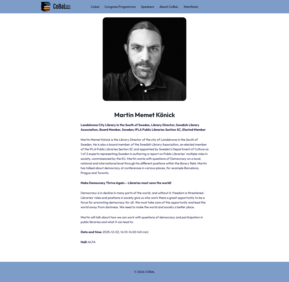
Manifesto (191, 7)
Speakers (147, 7)
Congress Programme (120, 7)
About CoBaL (168, 7)
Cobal (95, 7)
